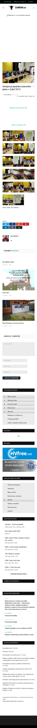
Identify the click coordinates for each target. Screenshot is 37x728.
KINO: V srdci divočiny (12, 567)
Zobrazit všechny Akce (18, 574)
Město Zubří (28, 96)
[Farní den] (18, 279)
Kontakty (30, 1)
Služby (10, 500)
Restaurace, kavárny (14, 496)
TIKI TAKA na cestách (12, 554)
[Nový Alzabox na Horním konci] (18, 310)
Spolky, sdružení (13, 503)
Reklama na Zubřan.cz (20, 1)
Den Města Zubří (8, 262)
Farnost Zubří (12, 404)
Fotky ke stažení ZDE (18, 125)
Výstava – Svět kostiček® (14, 524)
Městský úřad (12, 400)
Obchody (11, 488)
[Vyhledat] (34, 8)
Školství (10, 411)
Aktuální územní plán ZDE (18, 108)
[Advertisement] (18, 38)
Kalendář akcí (7, 1)
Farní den (5, 293)
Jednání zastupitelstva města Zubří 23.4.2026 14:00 (17, 669)
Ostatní (10, 511)
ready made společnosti (9, 701)
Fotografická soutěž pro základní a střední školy (16, 663)
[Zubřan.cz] (18, 7)
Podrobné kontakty (11, 615)
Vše (34, 96)
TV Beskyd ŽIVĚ (13, 419)
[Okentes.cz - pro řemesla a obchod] (18, 436)
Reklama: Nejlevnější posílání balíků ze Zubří (19, 634)
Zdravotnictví (12, 507)
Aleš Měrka (7, 94)
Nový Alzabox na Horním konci (13, 323)
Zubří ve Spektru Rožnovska (17, 423)
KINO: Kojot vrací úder (12, 560)
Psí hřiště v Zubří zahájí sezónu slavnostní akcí (16, 679)
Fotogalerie (20, 96)
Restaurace (11, 408)
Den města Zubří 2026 (12, 531)
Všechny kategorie (14, 485)
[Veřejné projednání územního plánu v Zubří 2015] (18, 73)
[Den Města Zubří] (18, 257)
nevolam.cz (20, 701)
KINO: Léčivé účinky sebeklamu (16, 547)
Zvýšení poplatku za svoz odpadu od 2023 (18, 628)
